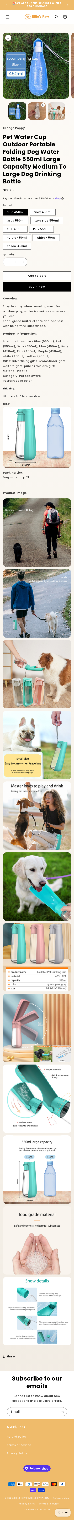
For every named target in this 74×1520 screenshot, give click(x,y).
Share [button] (10, 1356)
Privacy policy (27, 1503)
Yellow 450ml (17, 246)
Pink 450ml (15, 229)
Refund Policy (17, 1436)
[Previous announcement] (6, 5)
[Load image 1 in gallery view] (17, 111)
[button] (7, 17)
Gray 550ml (16, 220)
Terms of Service (19, 1445)
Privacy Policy (17, 1453)
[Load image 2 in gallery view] (56, 111)
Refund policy (61, 1498)
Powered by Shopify (37, 1498)
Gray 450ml (43, 212)
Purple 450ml (17, 237)
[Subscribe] (63, 1411)
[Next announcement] (67, 5)
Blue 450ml (15, 212)
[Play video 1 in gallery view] (37, 111)
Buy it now (37, 287)
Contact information (38, 1509)
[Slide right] (70, 112)
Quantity (9, 254)
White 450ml (46, 237)
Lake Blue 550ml (46, 220)
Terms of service (49, 1503)
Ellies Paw (20, 1498)
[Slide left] (4, 112)
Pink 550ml (41, 229)
